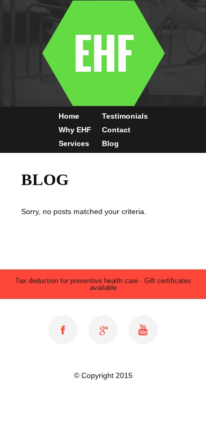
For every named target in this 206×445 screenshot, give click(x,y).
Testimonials (125, 116)
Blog (110, 143)
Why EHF (75, 129)
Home (69, 116)
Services (74, 143)
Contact (116, 129)
